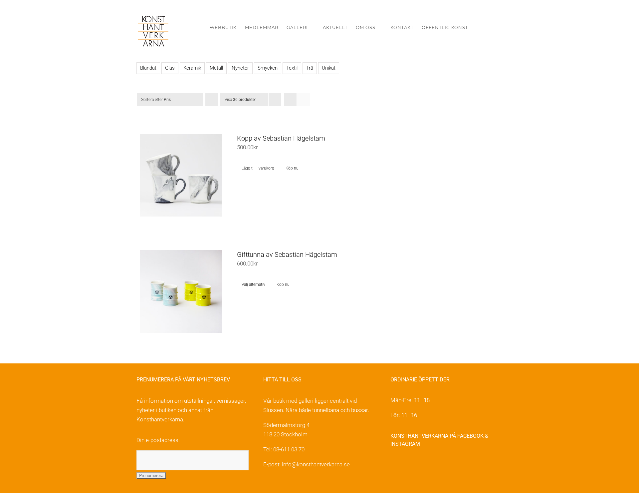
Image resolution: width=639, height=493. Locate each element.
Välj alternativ (253, 284)
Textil (292, 68)
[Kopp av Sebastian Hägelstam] (181, 175)
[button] (492, 27)
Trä (309, 68)
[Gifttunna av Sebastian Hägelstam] (181, 291)
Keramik (192, 68)
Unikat (328, 68)
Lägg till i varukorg (258, 168)
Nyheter (240, 68)
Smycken (268, 68)
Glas (170, 68)
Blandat (148, 68)
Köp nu (292, 168)
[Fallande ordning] (211, 100)
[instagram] (408, 465)
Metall (216, 68)
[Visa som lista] (303, 99)
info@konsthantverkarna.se (316, 464)
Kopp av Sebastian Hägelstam (281, 138)
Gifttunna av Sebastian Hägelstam (287, 254)
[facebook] (394, 465)
